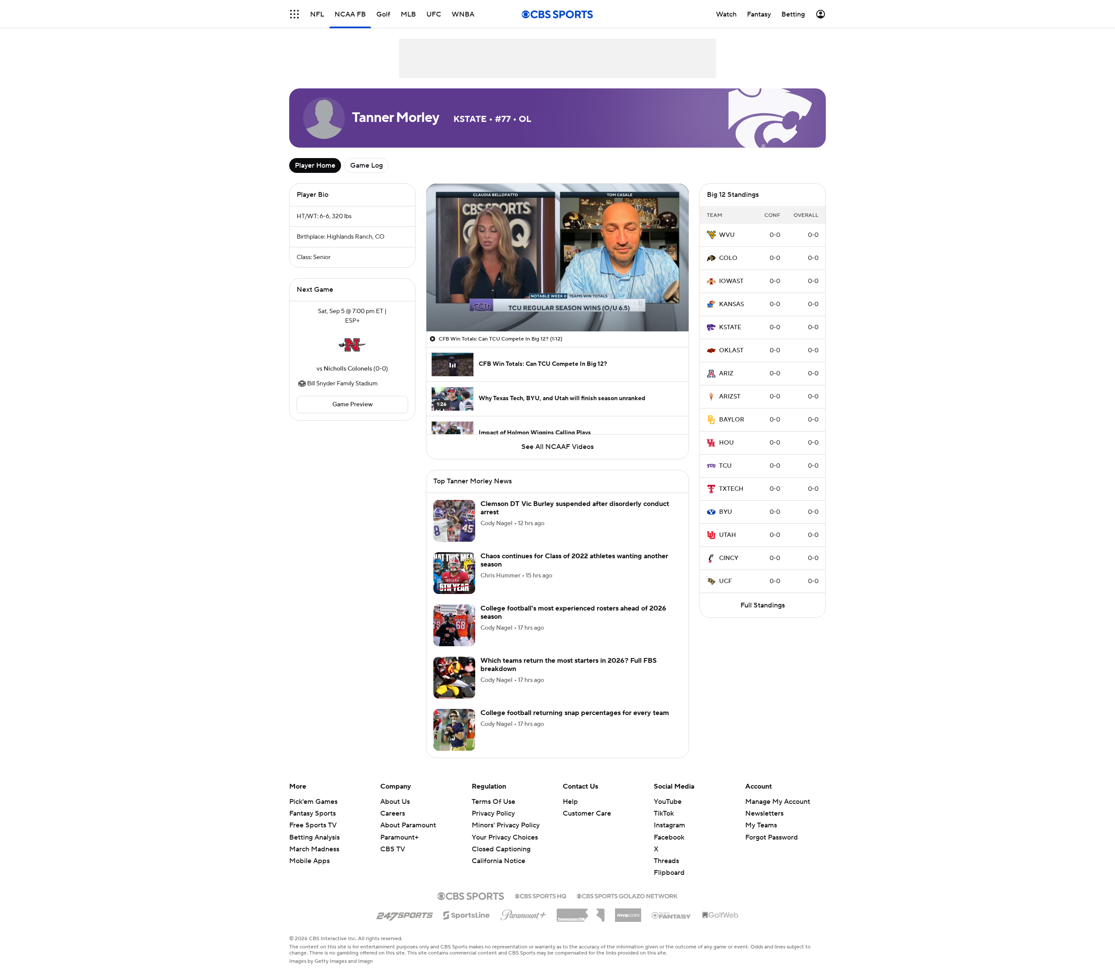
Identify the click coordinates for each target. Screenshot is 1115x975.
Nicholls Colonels (348, 369)
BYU (725, 512)
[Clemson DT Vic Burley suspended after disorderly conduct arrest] (454, 521)
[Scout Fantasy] (672, 915)
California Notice (498, 852)
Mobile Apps (309, 861)
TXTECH (731, 489)
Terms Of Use (493, 801)
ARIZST (729, 397)
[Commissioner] (581, 912)
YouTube (668, 801)
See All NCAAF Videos (557, 446)
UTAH (727, 535)
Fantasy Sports (312, 813)
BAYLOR (731, 420)
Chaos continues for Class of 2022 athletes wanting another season (574, 560)
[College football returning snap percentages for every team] (454, 730)
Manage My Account (777, 801)
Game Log (366, 165)
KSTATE (730, 327)
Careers (392, 813)
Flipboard (669, 872)
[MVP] (628, 912)
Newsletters (764, 813)
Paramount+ (399, 837)
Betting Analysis (314, 837)
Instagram (669, 825)
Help (570, 801)
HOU (726, 443)
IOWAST (731, 281)
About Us (395, 801)
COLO (728, 258)
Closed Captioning (501, 841)
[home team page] (352, 345)
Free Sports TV (313, 825)
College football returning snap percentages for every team (574, 712)
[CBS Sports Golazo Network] (627, 895)
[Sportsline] (466, 914)
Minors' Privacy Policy (506, 825)
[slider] (557, 306)
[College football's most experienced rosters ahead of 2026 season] (454, 625)
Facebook (669, 837)
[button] (294, 14)
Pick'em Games (313, 801)
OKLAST (731, 350)
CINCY (728, 558)
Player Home (315, 165)
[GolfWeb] (720, 915)
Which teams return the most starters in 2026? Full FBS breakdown (568, 664)
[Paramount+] (523, 913)
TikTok (664, 813)
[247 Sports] (404, 913)
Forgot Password (771, 837)
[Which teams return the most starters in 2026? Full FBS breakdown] (454, 677)
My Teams (761, 825)
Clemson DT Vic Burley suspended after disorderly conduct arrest (574, 507)
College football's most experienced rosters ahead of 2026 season (573, 612)
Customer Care (587, 813)
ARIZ (726, 374)
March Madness (314, 849)
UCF (725, 581)
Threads (666, 861)
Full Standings (762, 605)
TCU (725, 466)
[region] (557, 257)
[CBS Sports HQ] (540, 895)
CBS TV (392, 849)
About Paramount (408, 825)
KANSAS (731, 304)
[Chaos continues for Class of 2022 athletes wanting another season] (454, 573)
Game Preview (352, 404)
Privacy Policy (493, 813)
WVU (727, 235)
